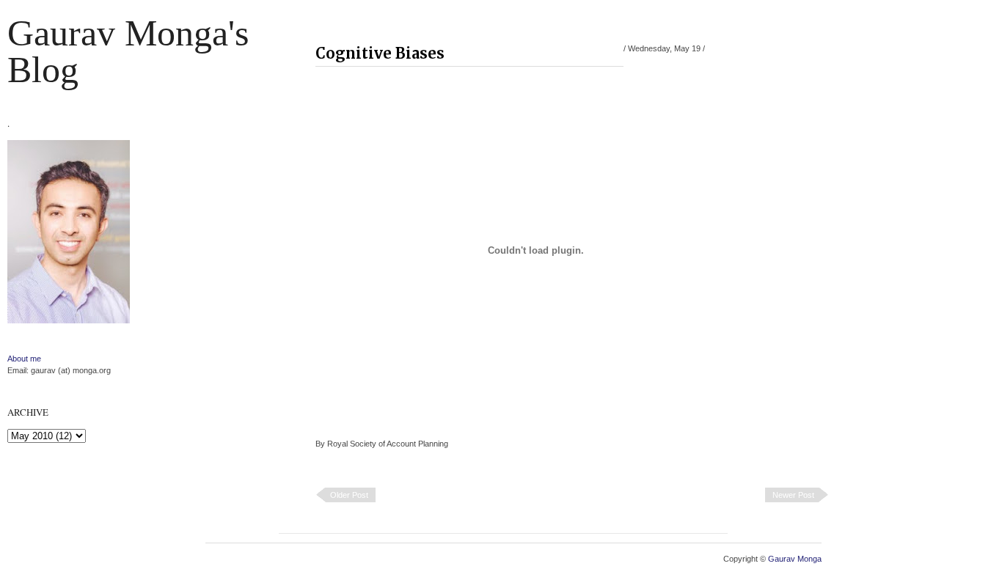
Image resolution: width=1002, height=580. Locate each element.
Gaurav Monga (795, 558)
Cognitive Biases (380, 53)
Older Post (349, 495)
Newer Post (793, 495)
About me (24, 358)
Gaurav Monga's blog (128, 51)
